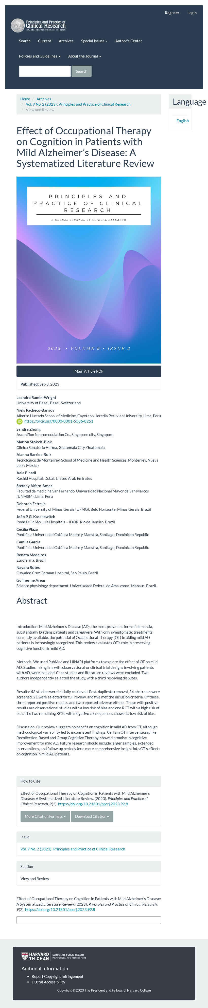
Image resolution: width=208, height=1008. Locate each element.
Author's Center (128, 41)
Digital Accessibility (48, 982)
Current (44, 41)
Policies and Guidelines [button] (38, 56)
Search (24, 41)
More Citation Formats (44, 816)
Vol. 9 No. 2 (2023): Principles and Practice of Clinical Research (78, 104)
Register (172, 12)
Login (192, 12)
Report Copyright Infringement (57, 976)
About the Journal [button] (83, 56)
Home (25, 99)
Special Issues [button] (93, 41)
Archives (66, 41)
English (183, 120)
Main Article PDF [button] (89, 371)
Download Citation (91, 816)
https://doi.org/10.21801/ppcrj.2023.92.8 (93, 804)
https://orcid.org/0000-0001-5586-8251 (58, 421)
